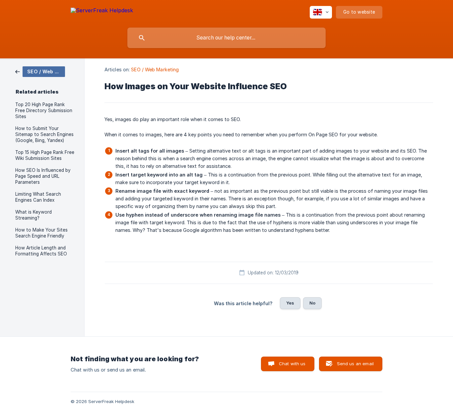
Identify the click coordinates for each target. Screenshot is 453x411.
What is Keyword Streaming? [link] (33, 215)
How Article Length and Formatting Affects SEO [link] (41, 250)
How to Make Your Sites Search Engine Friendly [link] (41, 233)
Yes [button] (290, 303)
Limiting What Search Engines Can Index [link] (38, 197)
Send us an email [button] (355, 363)
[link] (40, 71)
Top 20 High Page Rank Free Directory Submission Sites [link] (43, 110)
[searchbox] (226, 38)
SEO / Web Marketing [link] (155, 69)
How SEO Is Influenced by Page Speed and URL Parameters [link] (43, 176)
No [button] (312, 303)
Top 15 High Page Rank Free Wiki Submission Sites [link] (44, 155)
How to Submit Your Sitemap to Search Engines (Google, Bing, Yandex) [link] (44, 134)
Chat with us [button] (292, 363)
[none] (102, 11)
